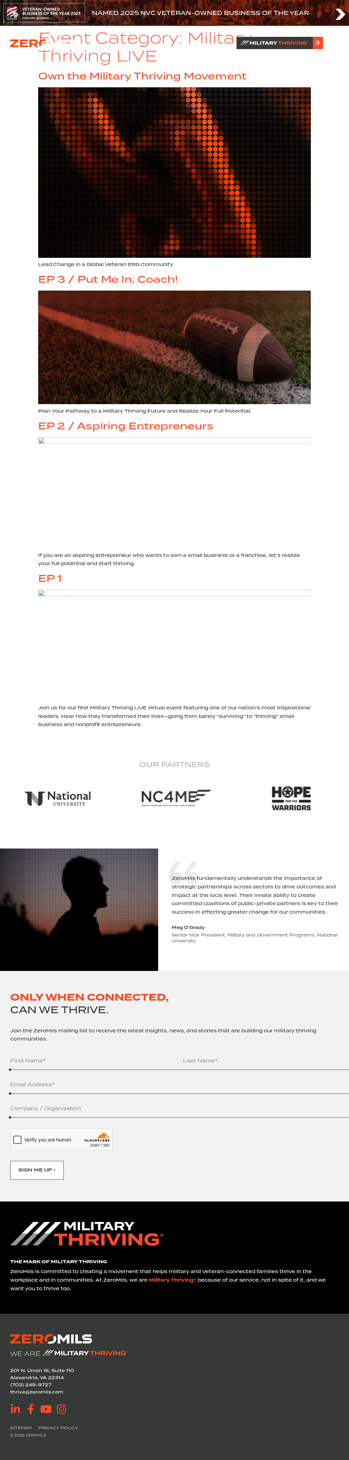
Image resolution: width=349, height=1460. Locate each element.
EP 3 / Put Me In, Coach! (108, 279)
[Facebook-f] (31, 1409)
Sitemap (21, 1427)
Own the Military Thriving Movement (142, 76)
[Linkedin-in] (15, 1409)
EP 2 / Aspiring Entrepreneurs (126, 425)
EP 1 (50, 578)
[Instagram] (61, 1409)
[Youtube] (46, 1409)
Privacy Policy (58, 1427)
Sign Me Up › (37, 1170)
